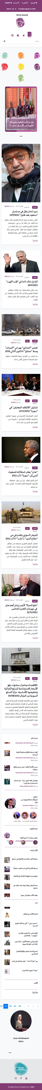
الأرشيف (35, 207)
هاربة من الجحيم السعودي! (29, 970)
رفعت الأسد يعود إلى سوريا (29, 889)
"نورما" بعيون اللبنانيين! (30, 960)
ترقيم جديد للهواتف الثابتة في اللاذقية (26, 870)
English (7, 3)
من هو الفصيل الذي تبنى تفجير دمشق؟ (25, 862)
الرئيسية (33, 3)
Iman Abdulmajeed (26, 779)
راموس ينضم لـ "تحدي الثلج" (29, 838)
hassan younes (28, 805)
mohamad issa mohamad (24, 750)
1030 (19, 1006)
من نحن (15, 3)
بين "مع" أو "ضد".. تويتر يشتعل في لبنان (25, 951)
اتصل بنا (24, 3)
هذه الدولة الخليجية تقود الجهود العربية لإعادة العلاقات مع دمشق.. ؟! (21, 122)
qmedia (7, 206)
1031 (15, 1006)
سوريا (27, 341)
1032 (10, 1006)
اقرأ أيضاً (35, 241)
